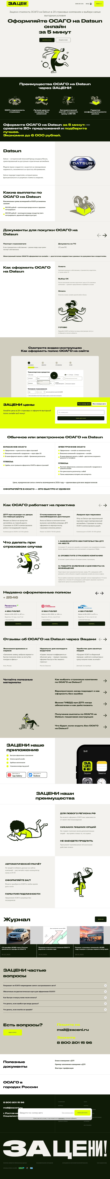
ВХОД (87, 3)
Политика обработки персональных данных (15, 1163)
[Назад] (99, 235)
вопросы (60, 1105)
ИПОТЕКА (86, 1105)
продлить (61, 1118)
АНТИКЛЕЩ (86, 1121)
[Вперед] (105, 505)
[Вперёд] (105, 235)
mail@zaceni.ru (73, 1029)
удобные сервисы (63, 1121)
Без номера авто (67, 1113)
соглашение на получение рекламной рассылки (75, 1163)
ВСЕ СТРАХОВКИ (87, 1125)
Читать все (101, 919)
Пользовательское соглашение (44, 1163)
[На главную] (17, 4)
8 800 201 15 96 (79, 3)
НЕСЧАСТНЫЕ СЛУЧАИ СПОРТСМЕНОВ (92, 1117)
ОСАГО (85, 1101)
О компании (61, 1101)
